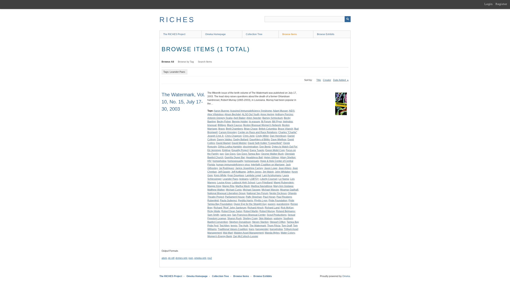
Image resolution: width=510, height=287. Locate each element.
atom (164, 258)
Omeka (346, 276)
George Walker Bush (272, 153)
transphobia (276, 229)
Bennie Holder (240, 121)
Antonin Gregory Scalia (219, 118)
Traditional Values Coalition (233, 229)
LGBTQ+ (254, 179)
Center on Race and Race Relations (257, 132)
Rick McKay (287, 207)
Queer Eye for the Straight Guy (250, 204)
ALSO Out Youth (250, 114)
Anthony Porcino (284, 114)
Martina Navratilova (261, 186)
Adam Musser (280, 110)
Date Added (339, 80)
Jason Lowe (270, 168)
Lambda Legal (253, 175)
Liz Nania (284, 179)
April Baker (239, 118)
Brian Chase (251, 128)
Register (501, 4)
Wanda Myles (272, 232)
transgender (262, 229)
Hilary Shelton (287, 157)
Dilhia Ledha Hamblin (230, 146)
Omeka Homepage (215, 34)
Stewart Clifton (277, 222)
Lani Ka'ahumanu (271, 175)
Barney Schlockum (272, 118)
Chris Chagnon (233, 136)
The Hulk (243, 225)
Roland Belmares (285, 211)
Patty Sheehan (254, 197)
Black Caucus (234, 125)
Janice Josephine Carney (249, 168)
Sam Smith (213, 214)
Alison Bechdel (233, 114)
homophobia (219, 161)
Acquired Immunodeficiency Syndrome (251, 110)
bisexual (212, 125)
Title (318, 80)
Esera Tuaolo (257, 150)
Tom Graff (286, 225)
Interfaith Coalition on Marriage (267, 164)
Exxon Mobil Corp (275, 150)
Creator (327, 80)
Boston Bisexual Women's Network (262, 125)
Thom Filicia (273, 225)
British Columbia (268, 128)
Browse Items (289, 34)
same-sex (225, 214)
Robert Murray (267, 211)
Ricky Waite (213, 211)
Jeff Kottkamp (238, 171)
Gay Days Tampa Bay (248, 153)
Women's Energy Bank (219, 236)
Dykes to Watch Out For (284, 146)
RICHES (177, 20)
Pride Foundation (278, 200)
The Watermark (257, 225)
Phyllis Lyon (260, 200)
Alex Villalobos (215, 114)
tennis (234, 225)
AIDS (291, 110)
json (190, 258)
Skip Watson (265, 218)
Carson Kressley (228, 132)
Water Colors (288, 232)
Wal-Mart (228, 232)
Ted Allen (225, 225)
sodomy (278, 218)
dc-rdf (171, 258)
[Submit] (348, 19)
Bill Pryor (277, 121)
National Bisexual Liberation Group (226, 193)
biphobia (288, 121)
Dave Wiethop (278, 139)
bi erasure (254, 121)
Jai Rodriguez (226, 168)
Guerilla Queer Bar (235, 157)
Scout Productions (276, 214)
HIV (209, 161)
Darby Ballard (240, 139)
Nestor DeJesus (278, 193)
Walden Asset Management (249, 232)
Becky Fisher (224, 121)
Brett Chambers (234, 128)
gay (222, 153)
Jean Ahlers (285, 168)
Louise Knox (224, 182)
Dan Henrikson (278, 136)
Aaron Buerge (221, 110)
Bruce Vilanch (285, 128)
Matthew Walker (216, 189)
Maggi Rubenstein (284, 182)
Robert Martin (250, 211)
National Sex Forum (257, 193)
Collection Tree (254, 34)
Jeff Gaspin (224, 171)
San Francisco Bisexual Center (249, 214)
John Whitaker (282, 171)
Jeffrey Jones (254, 171)
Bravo (221, 128)
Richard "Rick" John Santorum (230, 207)
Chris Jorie (249, 136)
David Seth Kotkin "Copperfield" (265, 143)
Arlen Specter (253, 118)
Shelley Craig (250, 218)
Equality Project (239, 150)
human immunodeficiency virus (233, 164)
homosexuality (235, 161)
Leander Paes (230, 179)
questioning (283, 204)
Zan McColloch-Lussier (245, 236)
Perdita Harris (245, 200)
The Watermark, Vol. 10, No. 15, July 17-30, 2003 (183, 102)
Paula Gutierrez (228, 200)
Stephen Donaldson (240, 222)
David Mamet (223, 143)
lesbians (243, 179)
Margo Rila (228, 186)
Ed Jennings (214, 150)
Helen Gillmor (271, 157)
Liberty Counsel (268, 179)
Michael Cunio (234, 189)
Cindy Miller (262, 136)
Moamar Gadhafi (289, 189)
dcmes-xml (181, 258)
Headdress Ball (254, 157)
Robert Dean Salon (231, 211)
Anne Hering (267, 114)
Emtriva (226, 150)
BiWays (222, 125)
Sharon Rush (234, 218)
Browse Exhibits (325, 34)
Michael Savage (251, 189)
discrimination (250, 146)
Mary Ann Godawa (283, 186)
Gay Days (230, 153)
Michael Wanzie (270, 189)
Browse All (168, 61)
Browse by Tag (186, 61)
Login (488, 4)
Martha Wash (242, 186)
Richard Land (272, 207)
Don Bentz (265, 146)
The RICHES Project (174, 34)
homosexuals (251, 161)
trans (251, 229)
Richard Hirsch (255, 207)
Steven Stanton (260, 222)
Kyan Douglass (236, 175)
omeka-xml (200, 258)
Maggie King (214, 186)
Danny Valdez (224, 139)
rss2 (209, 258)
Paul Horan (269, 197)
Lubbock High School (243, 182)
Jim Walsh (268, 171)
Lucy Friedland (264, 182)
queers (271, 204)
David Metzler (239, 143)
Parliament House (235, 197)
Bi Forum (266, 121)
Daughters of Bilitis (259, 139)
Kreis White (220, 175)
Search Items (205, 61)
